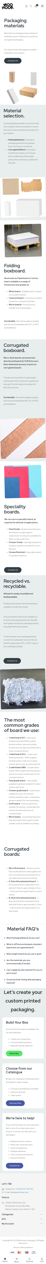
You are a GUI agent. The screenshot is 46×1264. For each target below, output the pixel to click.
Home (5, 1261)
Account (29, 1261)
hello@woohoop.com (19, 1192)
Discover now (15, 1103)
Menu (16, 1261)
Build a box (14, 1053)
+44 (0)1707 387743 (24, 1189)
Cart (42, 1261)
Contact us (13, 60)
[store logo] (8, 6)
